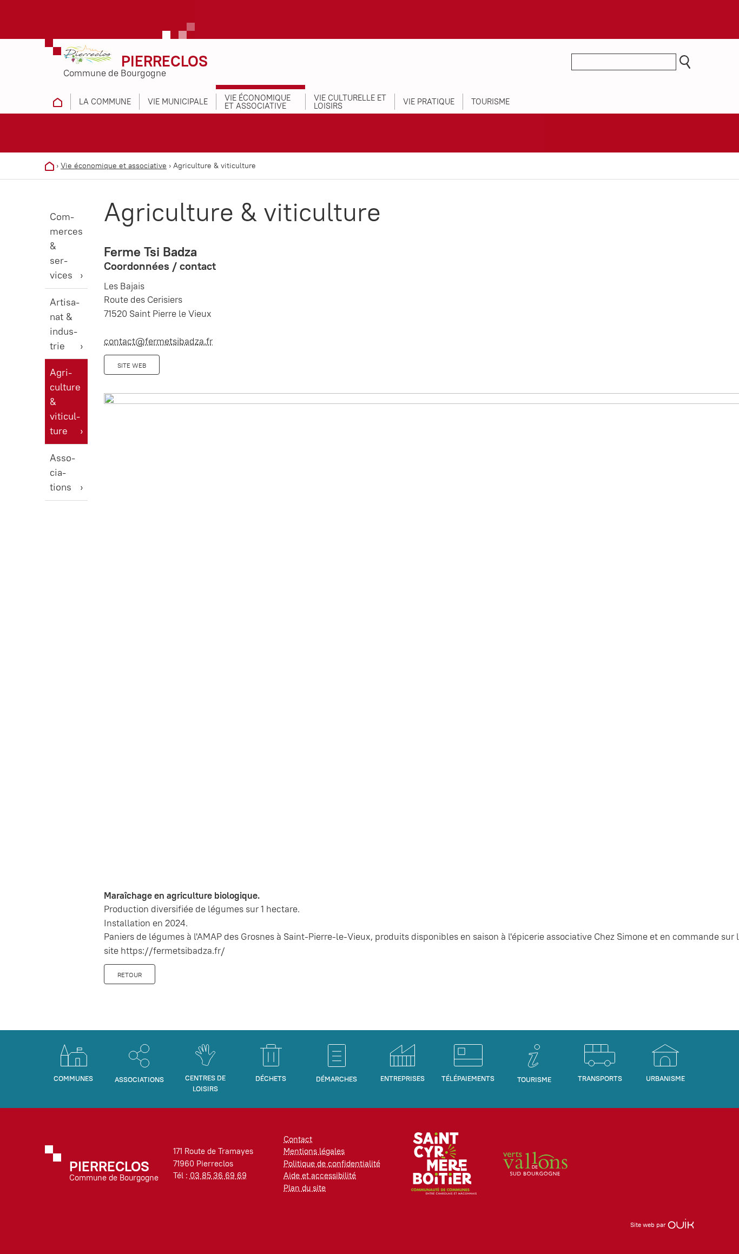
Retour (129, 975)
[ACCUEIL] (57, 102)
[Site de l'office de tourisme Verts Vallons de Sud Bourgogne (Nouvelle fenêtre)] (535, 1163)
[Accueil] (49, 165)
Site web (131, 365)
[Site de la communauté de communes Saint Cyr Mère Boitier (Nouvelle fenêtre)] (444, 1163)
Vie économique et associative (114, 165)
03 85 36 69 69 (218, 1175)
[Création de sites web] (681, 1224)
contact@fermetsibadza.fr (158, 341)
